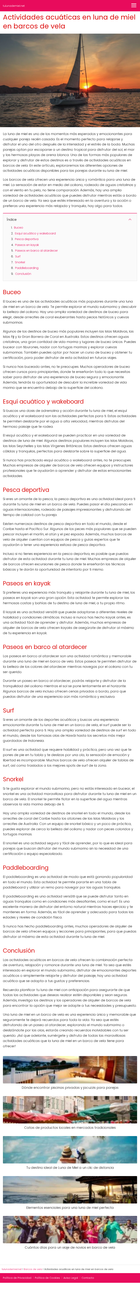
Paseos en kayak (27, 245)
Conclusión (23, 274)
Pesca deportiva (26, 239)
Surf (18, 256)
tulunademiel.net (14, 6)
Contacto (87, 1278)
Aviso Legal (70, 1278)
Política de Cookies (47, 1278)
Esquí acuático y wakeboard (35, 233)
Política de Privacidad (17, 1278)
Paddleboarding (26, 268)
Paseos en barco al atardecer (36, 250)
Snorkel (20, 262)
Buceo (18, 227)
